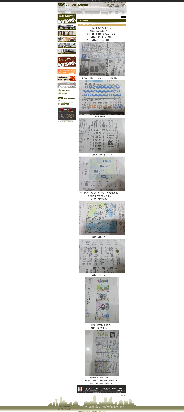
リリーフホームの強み (100, 406)
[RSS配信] (66, 94)
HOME (89, 405)
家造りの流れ (122, 406)
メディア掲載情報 (113, 405)
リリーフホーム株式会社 (72, 4)
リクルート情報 (122, 405)
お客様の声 (109, 406)
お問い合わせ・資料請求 (101, 407)
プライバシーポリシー (113, 407)
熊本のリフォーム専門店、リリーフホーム (91, 15)
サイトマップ (122, 407)
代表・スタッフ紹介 (103, 405)
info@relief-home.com (65, 409)
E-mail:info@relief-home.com (117, 6)
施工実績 (116, 406)
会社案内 (95, 405)
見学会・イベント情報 (89, 406)
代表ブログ (91, 407)
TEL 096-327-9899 (115, 5)
